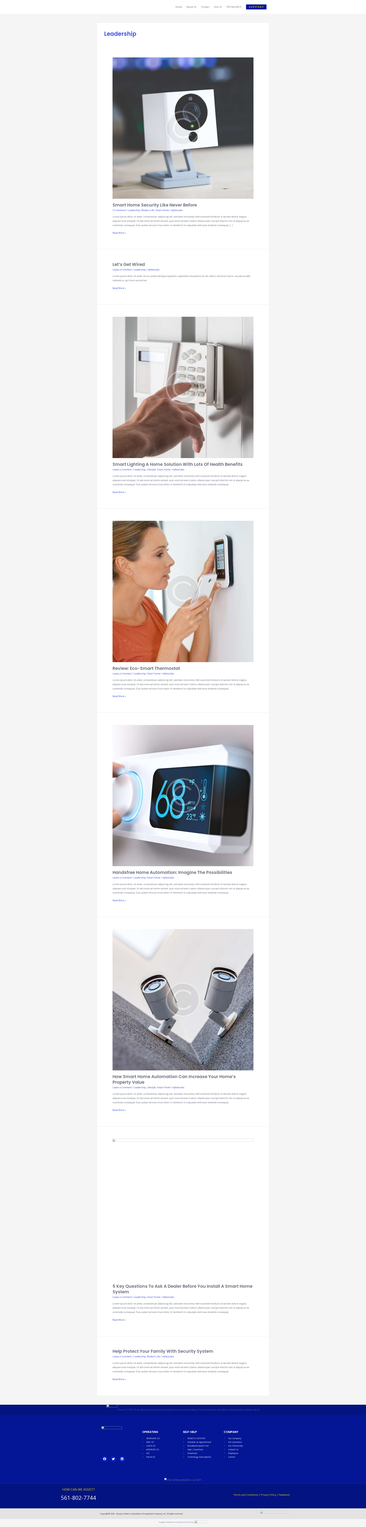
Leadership (134, 210)
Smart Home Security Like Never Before (155, 205)
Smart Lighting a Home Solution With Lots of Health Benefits (178, 464)
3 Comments (119, 210)
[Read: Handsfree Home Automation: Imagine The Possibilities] (183, 795)
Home (178, 6)
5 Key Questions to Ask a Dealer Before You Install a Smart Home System (182, 1289)
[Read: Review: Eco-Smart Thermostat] (183, 591)
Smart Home (162, 210)
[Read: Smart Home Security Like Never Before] (183, 127)
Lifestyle (151, 469)
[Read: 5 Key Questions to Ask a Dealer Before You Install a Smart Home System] (183, 1209)
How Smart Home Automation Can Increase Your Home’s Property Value (174, 1079)
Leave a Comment (122, 269)
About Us (191, 6)
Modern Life (147, 210)
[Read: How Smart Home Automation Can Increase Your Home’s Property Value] (183, 999)
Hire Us (218, 6)
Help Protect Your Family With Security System (163, 1351)
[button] (256, 6)
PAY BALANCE (233, 6)
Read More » (119, 232)
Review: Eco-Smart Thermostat (146, 668)
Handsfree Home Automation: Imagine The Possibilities (172, 872)
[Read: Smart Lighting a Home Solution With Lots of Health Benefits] (183, 387)
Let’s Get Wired (129, 264)
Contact (205, 6)
